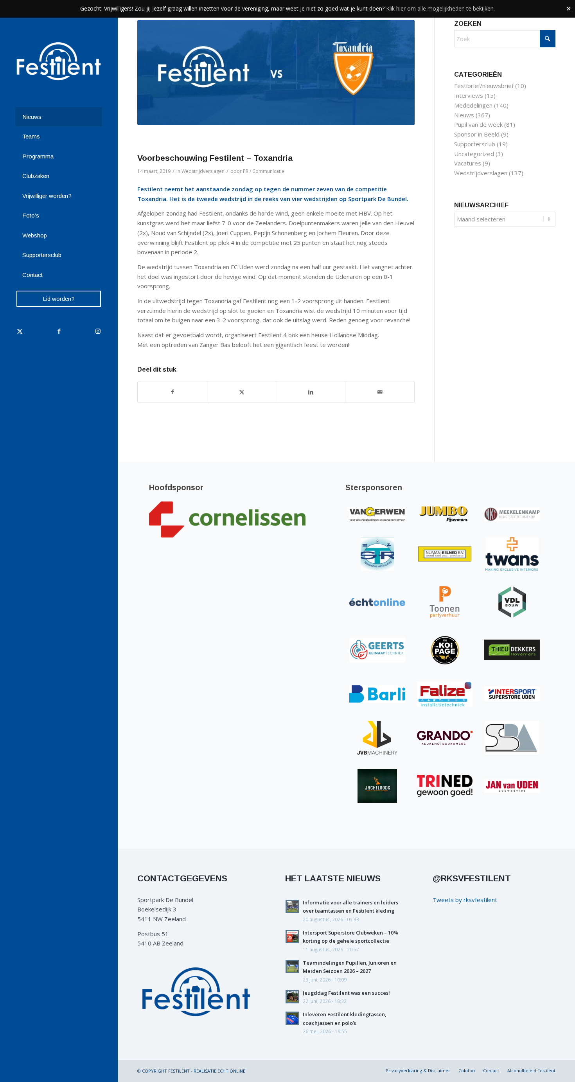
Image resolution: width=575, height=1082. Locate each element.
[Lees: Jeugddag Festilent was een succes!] (292, 997)
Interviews (468, 95)
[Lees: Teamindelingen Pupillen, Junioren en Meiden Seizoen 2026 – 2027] (292, 967)
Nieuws (464, 115)
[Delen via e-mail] (379, 392)
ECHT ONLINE (231, 1071)
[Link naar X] (19, 331)
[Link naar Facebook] (58, 331)
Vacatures (467, 163)
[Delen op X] (241, 392)
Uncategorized (474, 154)
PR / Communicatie (263, 171)
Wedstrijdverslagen (203, 171)
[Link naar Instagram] (97, 331)
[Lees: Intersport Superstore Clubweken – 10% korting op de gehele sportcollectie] (292, 936)
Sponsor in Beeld (477, 134)
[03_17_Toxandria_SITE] (276, 72)
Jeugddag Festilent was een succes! (346, 992)
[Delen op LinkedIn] (310, 392)
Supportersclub (474, 144)
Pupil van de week (478, 124)
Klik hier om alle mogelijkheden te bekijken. (440, 8)
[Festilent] (59, 61)
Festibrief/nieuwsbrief (484, 86)
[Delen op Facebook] (172, 392)
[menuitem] (58, 117)
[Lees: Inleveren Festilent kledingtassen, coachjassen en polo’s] (292, 1018)
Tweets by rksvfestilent (465, 900)
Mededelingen (473, 105)
